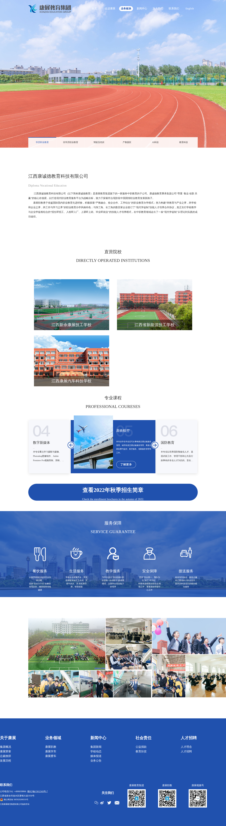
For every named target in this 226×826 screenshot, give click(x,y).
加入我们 (158, 8)
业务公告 (95, 760)
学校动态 (95, 751)
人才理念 (186, 746)
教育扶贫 (141, 751)
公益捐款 (141, 746)
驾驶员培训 (98, 142)
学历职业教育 (42, 142)
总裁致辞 (5, 756)
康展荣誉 (5, 751)
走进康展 (110, 8)
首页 (94, 8)
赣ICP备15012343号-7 (37, 791)
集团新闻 (95, 746)
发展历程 (5, 760)
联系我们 (174, 8)
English (190, 8)
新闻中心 (142, 8)
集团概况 (5, 746)
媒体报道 (95, 756)
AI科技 (155, 142)
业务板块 (126, 8)
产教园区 (127, 142)
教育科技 (183, 142)
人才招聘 (186, 751)
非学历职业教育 (70, 142)
